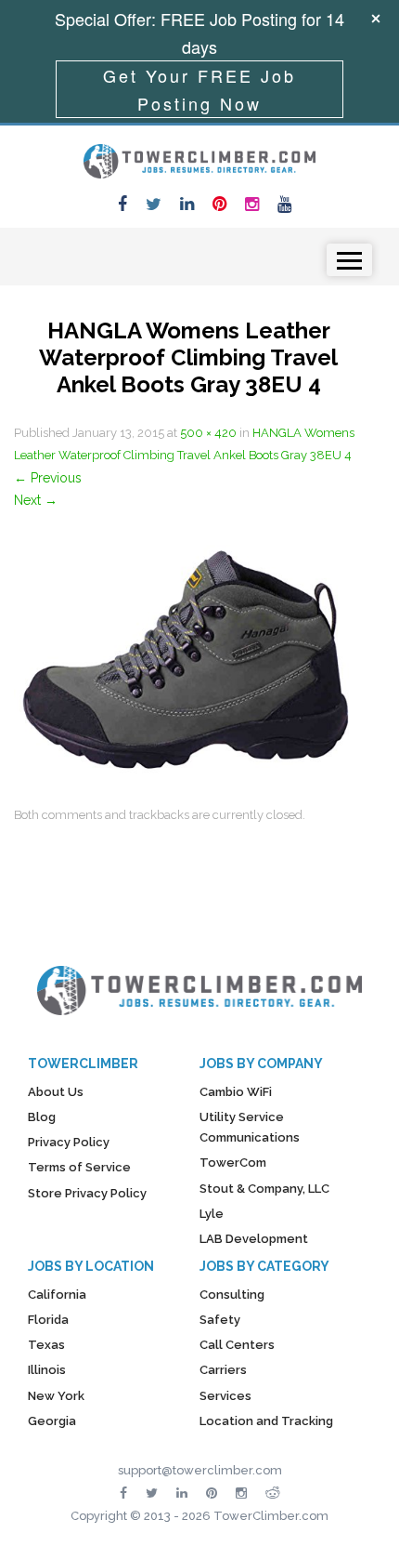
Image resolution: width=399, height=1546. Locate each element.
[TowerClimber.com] (199, 159)
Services (225, 1396)
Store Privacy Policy (87, 1193)
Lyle (212, 1214)
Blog (42, 1117)
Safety (220, 1320)
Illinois (47, 1370)
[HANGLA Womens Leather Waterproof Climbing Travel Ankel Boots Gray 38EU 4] (188, 656)
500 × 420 (208, 433)
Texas (46, 1345)
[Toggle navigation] (349, 260)
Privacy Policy (68, 1142)
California (57, 1295)
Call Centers (237, 1345)
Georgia (52, 1421)
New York (56, 1396)
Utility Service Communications (250, 1127)
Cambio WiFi (236, 1092)
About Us (56, 1092)
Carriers (223, 1370)
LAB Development (254, 1239)
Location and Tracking (266, 1421)
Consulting (232, 1295)
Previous (48, 477)
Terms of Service (79, 1167)
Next (36, 500)
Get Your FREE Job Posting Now (199, 89)
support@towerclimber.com (200, 1470)
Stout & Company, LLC (264, 1189)
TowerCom (233, 1162)
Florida (48, 1320)
